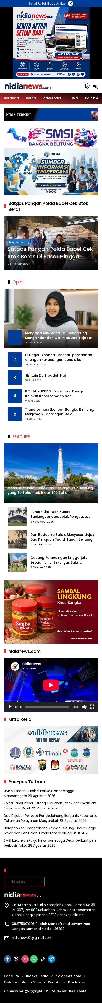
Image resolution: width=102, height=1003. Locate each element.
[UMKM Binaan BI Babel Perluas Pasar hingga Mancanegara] (64, 115)
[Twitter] (16, 959)
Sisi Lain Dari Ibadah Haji (45, 375)
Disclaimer (77, 982)
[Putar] (10, 706)
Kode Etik (11, 976)
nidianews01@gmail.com (32, 937)
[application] (51, 685)
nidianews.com (68, 976)
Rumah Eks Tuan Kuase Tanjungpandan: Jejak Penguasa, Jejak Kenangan (59, 514)
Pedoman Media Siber (22, 982)
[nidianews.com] (27, 85)
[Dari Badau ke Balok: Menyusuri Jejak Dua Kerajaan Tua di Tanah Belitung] (17, 539)
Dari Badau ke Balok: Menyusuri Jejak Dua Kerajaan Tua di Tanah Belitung (62, 537)
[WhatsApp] (34, 959)
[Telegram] (51, 959)
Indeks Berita (37, 976)
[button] (87, 86)
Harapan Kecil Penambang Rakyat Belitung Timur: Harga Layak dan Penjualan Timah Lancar (50, 830)
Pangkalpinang (19, 242)
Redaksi (54, 982)
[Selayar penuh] (92, 706)
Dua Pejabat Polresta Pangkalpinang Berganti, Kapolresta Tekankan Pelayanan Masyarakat (50, 818)
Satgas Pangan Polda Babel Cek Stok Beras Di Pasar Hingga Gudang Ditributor (50, 253)
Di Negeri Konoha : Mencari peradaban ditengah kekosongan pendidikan (58, 357)
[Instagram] (25, 959)
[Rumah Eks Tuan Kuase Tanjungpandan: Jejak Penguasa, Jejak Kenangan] (17, 516)
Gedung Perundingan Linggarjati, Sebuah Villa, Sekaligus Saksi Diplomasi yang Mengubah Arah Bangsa (58, 560)
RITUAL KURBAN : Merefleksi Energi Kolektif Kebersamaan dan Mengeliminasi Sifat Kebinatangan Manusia (54, 393)
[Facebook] (7, 959)
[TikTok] (42, 959)
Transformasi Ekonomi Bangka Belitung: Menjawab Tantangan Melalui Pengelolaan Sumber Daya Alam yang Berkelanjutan (59, 412)
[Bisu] (84, 706)
